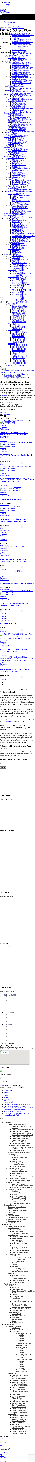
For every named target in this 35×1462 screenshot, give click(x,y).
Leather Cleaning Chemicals (16, 110)
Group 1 (3, 540)
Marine (14, 126)
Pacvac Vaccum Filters (19, 287)
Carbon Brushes (17, 43)
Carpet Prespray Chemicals (20, 46)
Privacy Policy (12, 1021)
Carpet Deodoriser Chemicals (21, 66)
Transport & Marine (14, 121)
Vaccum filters (12, 277)
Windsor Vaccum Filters (19, 294)
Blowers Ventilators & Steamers (21, 180)
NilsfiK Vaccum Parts (18, 338)
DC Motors (15, 38)
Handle (10, 145)
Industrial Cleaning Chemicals (17, 102)
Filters (10, 1005)
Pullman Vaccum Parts (18, 342)
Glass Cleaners (16, 93)
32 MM (21, 265)
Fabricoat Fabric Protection (11, 499)
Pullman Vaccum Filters (19, 278)
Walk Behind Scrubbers (19, 177)
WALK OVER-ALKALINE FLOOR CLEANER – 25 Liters (14, 670)
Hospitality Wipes (17, 146)
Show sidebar (4, 412)
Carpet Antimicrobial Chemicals (21, 63)
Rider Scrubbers (17, 163)
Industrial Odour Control (19, 103)
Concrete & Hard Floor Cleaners (22, 57)
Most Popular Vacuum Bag (20, 355)
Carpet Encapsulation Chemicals (22, 44)
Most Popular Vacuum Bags (22, 217)
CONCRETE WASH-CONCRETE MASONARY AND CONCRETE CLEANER (14, 435)
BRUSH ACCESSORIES (16, 365)
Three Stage (15, 36)
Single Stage (15, 26)
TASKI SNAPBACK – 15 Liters (13, 624)
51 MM (21, 298)
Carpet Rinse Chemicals (19, 72)
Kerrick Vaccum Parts (18, 337)
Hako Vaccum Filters (18, 309)
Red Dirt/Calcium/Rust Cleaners (22, 122)
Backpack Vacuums (18, 207)
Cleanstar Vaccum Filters (19, 282)
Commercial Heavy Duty (23, 273)
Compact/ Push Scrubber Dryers (22, 168)
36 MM (21, 268)
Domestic (15, 195)
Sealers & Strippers (17, 143)
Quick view (3, 427)
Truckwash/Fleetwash (18, 136)
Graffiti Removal (17, 145)
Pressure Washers (13, 186)
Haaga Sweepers (17, 170)
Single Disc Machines (18, 173)
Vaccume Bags (12, 344)
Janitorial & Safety (13, 147)
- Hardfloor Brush (17, 264)
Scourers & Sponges (14, 152)
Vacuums (10, 205)
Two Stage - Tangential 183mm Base (23, 35)
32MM (21, 286)
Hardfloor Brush (21, 277)
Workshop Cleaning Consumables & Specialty (23, 1200)
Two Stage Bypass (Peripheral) (21, 237)
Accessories (15, 219)
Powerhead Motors (17, 40)
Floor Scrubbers (13, 159)
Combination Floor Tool (23, 263)
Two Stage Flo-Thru (18, 28)
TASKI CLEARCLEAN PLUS (17, 375)
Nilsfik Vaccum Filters (18, 312)
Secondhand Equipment (19, 187)
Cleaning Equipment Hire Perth (17, 1026)
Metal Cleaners (16, 105)
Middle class (19, 193)
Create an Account (5, 1452)
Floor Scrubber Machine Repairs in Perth (20, 1031)
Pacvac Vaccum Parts (18, 340)
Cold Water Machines (18, 167)
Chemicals (7, 56)
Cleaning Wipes (9, 132)
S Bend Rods (16, 324)
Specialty (14, 107)
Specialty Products (17, 96)
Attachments (15, 258)
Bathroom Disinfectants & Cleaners (22, 91)
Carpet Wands (16, 50)
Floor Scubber (16, 161)
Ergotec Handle (20, 378)
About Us (11, 1014)
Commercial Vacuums (18, 156)
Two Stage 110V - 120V (19, 235)
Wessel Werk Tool (21, 302)
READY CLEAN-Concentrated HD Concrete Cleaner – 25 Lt (14, 604)
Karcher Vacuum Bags (19, 349)
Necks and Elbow (21, 300)
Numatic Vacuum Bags (19, 359)
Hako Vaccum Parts (18, 335)
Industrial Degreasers (18, 124)
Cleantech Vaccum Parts (19, 331)
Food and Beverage (9, 90)
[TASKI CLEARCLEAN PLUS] (15, 374)
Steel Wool (11, 130)
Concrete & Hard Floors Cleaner (18, 79)
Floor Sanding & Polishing (20, 182)
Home (2, 402)
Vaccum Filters (12, 303)
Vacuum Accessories (10, 254)
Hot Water (15, 198)
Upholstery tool (16, 56)
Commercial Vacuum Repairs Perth (18, 1040)
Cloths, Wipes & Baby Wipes (21, 195)
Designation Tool (21, 275)
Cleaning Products (9, 113)
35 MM (21, 266)
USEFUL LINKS (9, 1012)
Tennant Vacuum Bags (19, 226)
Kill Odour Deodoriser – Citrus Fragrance (17, 584)
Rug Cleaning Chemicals (19, 75)
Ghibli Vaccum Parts (18, 333)
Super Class (19, 202)
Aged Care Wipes (17, 137)
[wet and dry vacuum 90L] (12, 371)
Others (21, 272)
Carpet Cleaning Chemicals (16, 58)
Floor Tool (15, 261)
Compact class (20, 191)
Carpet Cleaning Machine (16, 158)
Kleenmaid (15, 354)
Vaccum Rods (12, 270)
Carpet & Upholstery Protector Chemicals (22, 1127)
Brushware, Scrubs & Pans (16, 138)
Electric (14, 196)
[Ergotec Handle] (9, 378)
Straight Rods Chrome (18, 326)
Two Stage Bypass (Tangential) (21, 33)
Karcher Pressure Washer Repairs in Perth (20, 1033)
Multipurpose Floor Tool (23, 289)
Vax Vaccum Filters (18, 292)
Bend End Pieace (17, 259)
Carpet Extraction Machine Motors (22, 42)
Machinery (7, 158)
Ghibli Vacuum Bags (18, 347)
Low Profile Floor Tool (23, 284)
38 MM (21, 270)
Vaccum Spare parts (14, 330)
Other (9, 177)
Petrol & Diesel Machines (19, 203)
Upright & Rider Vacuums (20, 212)
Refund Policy (12, 1019)
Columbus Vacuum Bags (19, 344)
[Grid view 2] (1, 416)
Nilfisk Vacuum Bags (18, 358)
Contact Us (11, 1016)
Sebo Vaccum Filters (18, 317)
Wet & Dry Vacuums (18, 154)
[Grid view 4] (5, 416)
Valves (14, 251)
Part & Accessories (9, 216)
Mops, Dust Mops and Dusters (17, 151)
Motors (10, 24)
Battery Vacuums (17, 209)
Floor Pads (11, 120)
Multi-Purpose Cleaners (19, 95)
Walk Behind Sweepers (19, 175)
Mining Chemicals (13, 114)
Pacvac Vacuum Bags (18, 361)
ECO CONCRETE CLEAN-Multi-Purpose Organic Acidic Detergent (17, 480)
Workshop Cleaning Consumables (22, 99)
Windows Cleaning (10, 364)
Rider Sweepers (16, 172)
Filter (20, 48)
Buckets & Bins (13, 140)
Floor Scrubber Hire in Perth (16, 1030)
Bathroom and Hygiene (19, 179)
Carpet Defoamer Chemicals (20, 65)
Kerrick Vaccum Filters (19, 285)
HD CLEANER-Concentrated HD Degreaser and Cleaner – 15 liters (13, 560)
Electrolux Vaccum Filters (20, 307)
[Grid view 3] (3, 416)
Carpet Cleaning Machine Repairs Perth (20, 1035)
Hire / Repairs (8, 1024)
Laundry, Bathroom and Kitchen (18, 149)
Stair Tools (15, 54)
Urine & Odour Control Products (18, 135)
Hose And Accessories (18, 52)
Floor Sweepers (12, 166)
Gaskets (14, 226)
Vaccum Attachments (14, 256)
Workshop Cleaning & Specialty (22, 119)
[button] (3, 465)
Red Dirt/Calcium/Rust (19, 128)
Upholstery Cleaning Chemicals (21, 53)
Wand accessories (17, 252)
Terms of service (13, 1017)
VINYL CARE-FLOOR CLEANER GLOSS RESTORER (14, 650)
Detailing (14, 123)
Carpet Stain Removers (19, 73)
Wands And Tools (13, 242)
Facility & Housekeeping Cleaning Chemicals (19, 1153)
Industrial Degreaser (18, 116)
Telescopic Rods (17, 271)
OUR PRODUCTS (10, 995)
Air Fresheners (16, 89)
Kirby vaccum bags (18, 352)
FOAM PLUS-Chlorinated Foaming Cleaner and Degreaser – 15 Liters (14, 520)
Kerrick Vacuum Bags (18, 351)
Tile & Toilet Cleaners (18, 98)
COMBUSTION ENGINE (24, 189)
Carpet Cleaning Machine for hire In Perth (21, 1028)
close (1, 38)
